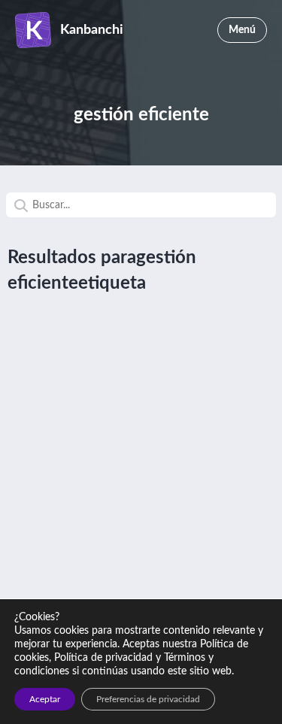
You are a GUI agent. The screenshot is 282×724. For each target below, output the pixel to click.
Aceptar (44, 699)
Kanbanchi (91, 30)
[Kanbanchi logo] (37, 30)
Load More (141, 344)
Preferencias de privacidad (148, 699)
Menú (242, 30)
